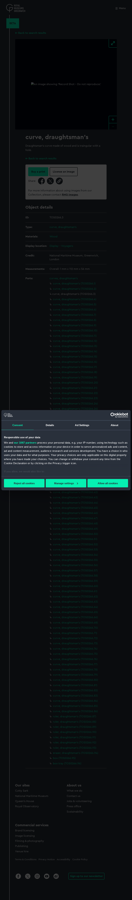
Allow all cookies (108, 483)
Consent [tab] (17, 424)
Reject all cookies (24, 483)
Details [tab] (50, 424)
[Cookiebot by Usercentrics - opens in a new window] (113, 415)
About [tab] (114, 424)
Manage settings (64, 483)
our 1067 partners (25, 442)
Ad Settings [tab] (82, 424)
